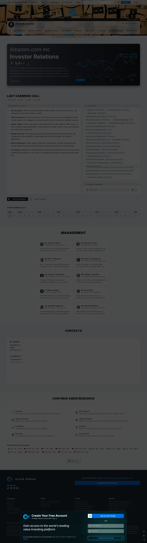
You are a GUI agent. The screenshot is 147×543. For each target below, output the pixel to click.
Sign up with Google (107, 516)
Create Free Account (106, 538)
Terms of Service (62, 537)
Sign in (54, 518)
